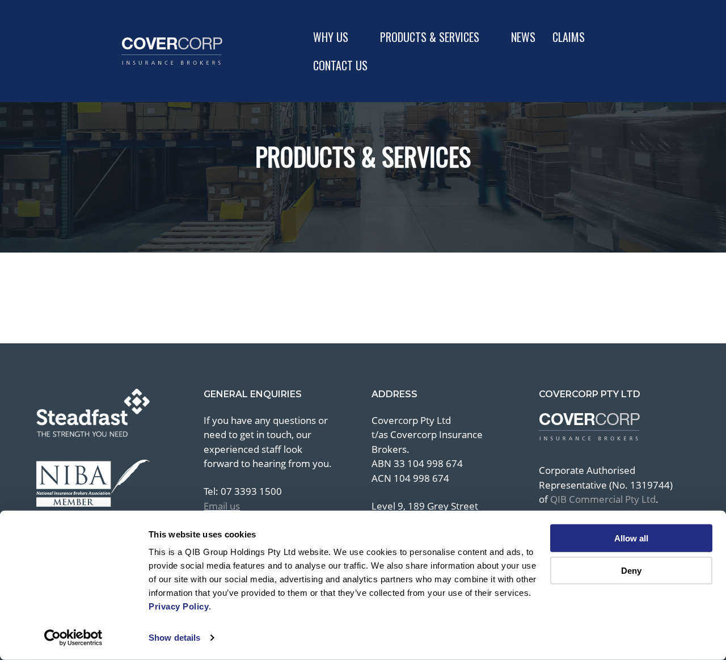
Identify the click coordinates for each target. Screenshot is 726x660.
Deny (631, 570)
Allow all (631, 538)
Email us (222, 505)
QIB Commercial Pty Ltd (603, 499)
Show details (174, 637)
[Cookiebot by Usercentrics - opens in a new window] (73, 637)
